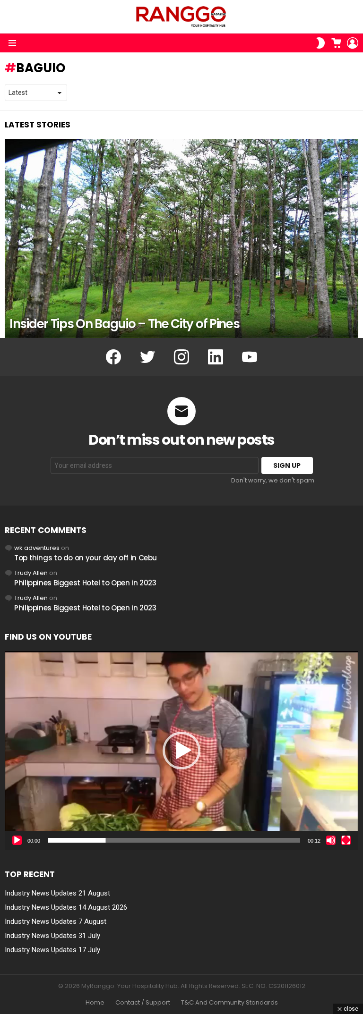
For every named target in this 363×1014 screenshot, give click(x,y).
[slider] (174, 840)
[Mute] (331, 840)
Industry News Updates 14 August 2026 (66, 907)
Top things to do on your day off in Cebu (85, 558)
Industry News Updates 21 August (57, 893)
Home (95, 1002)
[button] (181, 750)
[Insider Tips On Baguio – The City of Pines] (181, 238)
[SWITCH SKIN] (320, 43)
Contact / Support (142, 1002)
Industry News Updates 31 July (52, 935)
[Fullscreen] (346, 840)
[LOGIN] (352, 43)
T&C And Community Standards (229, 1002)
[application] (181, 750)
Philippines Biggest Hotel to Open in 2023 (85, 583)
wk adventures (37, 547)
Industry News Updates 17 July (52, 950)
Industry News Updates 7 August (55, 921)
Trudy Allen (31, 572)
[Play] (17, 840)
